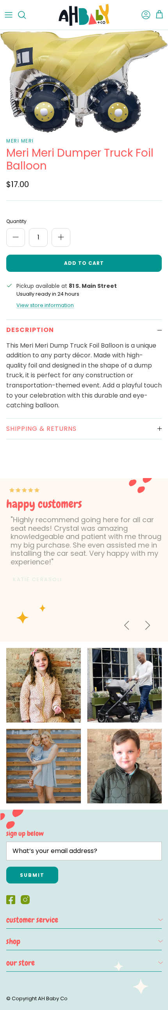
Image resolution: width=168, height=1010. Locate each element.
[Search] (25, 14)
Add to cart (84, 263)
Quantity (16, 221)
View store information (45, 305)
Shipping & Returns (41, 428)
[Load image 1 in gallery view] (84, 81)
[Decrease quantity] (15, 237)
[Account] (142, 14)
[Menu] (8, 14)
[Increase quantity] (61, 237)
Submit (32, 875)
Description (30, 329)
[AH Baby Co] (84, 15)
